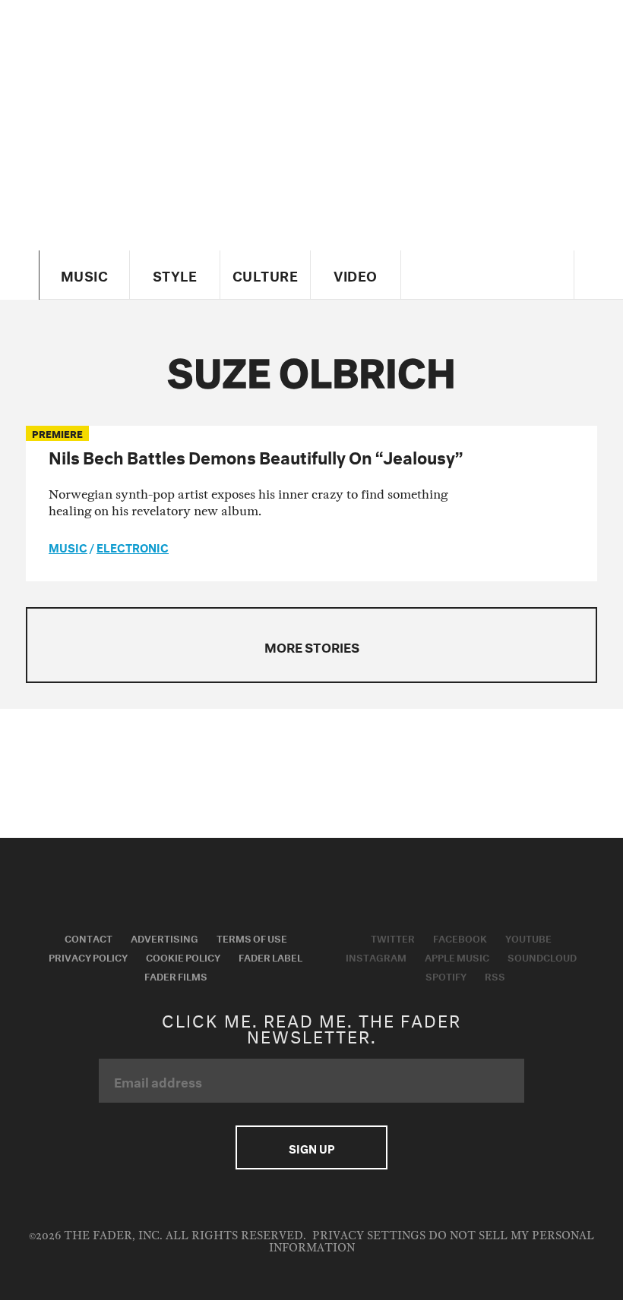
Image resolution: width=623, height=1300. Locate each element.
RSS (495, 975)
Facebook (460, 937)
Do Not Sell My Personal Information (432, 1241)
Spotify (445, 975)
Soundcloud (542, 956)
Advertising (164, 937)
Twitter (393, 937)
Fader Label (270, 956)
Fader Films (175, 975)
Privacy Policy (88, 956)
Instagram (376, 956)
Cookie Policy (183, 956)
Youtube (528, 937)
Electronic (132, 546)
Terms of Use (252, 937)
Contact (88, 937)
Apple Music (457, 956)
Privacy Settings (368, 1235)
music (68, 546)
